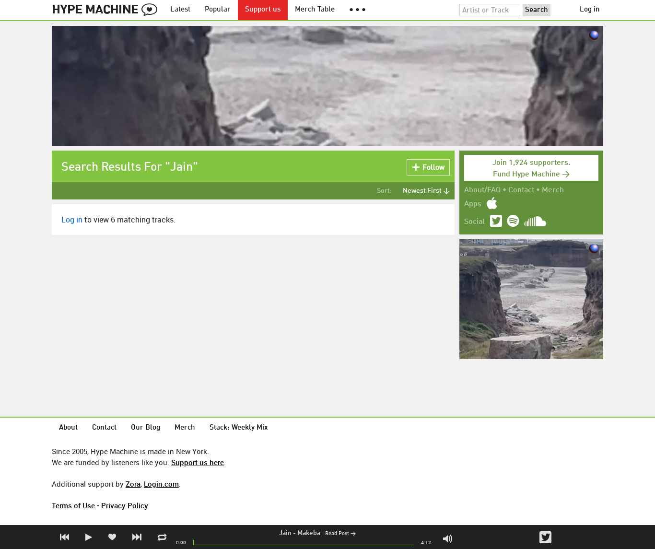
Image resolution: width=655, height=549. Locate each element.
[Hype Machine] (107, 10)
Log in (590, 9)
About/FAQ (482, 190)
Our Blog (145, 428)
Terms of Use (73, 505)
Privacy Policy (124, 505)
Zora (133, 484)
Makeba (308, 533)
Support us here (197, 462)
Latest (180, 9)
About (68, 428)
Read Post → (340, 534)
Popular (218, 9)
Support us (263, 9)
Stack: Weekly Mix (239, 428)
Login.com (161, 484)
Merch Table (315, 9)
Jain (285, 533)
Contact (521, 190)
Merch (553, 190)
